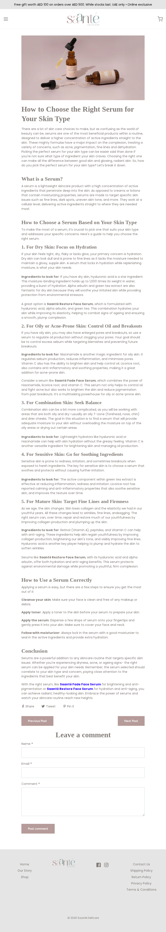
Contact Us (141, 864)
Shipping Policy (141, 870)
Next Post (131, 721)
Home (24, 864)
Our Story (25, 870)
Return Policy (141, 877)
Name (27, 744)
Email (26, 764)
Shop (25, 877)
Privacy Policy (141, 883)
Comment (30, 784)
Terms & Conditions (141, 889)
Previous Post (37, 721)
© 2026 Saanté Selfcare (83, 918)
